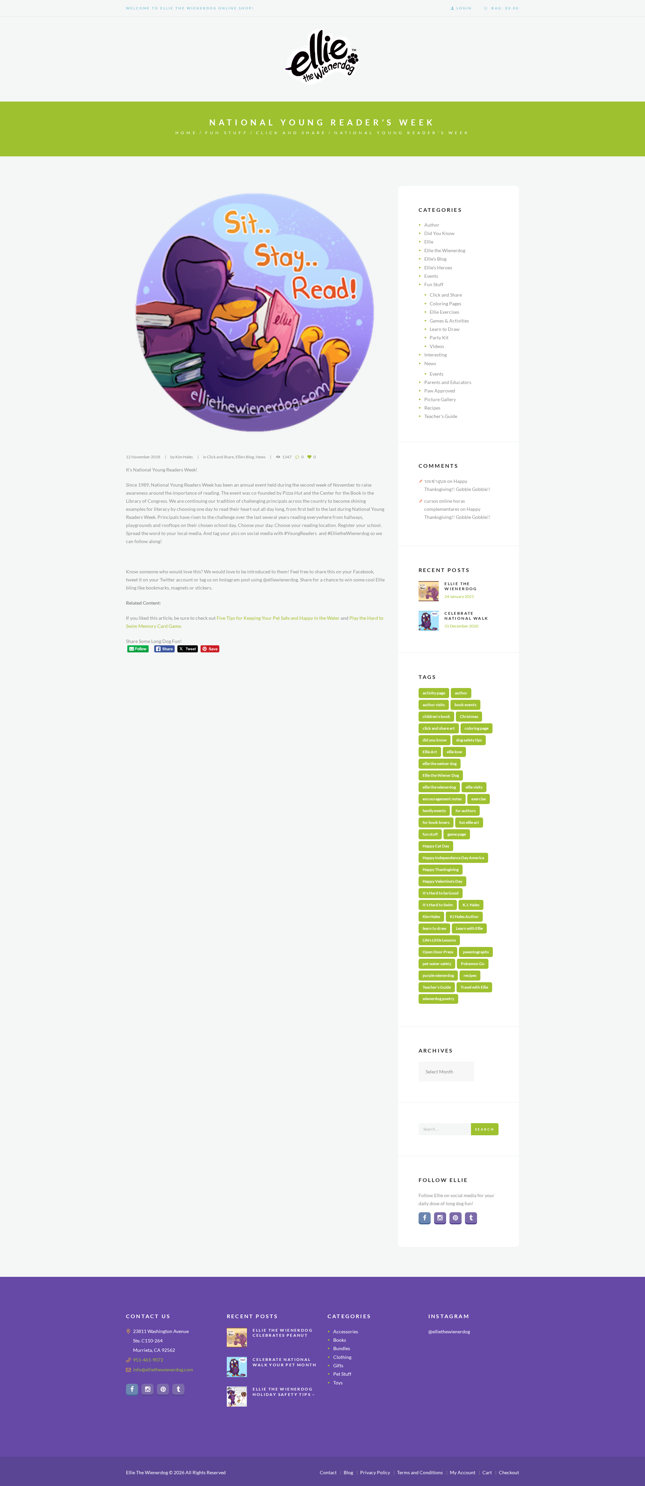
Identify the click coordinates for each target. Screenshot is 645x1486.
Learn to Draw (445, 329)
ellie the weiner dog (440, 763)
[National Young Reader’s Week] (255, 315)
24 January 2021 (459, 596)
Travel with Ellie (474, 987)
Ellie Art (430, 751)
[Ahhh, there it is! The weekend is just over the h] (442, 1393)
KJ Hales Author (464, 916)
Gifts (338, 1365)
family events (434, 810)
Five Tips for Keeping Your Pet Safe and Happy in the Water (278, 618)
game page (456, 834)
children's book (436, 716)
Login (464, 8)
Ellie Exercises (444, 312)
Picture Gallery (440, 399)
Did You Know (439, 233)
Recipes (432, 408)
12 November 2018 (143, 456)
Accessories (345, 1331)
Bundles (341, 1348)
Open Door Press (438, 951)
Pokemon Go (472, 963)
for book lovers (436, 822)
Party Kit (439, 337)
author (461, 692)
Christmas (469, 716)
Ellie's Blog (244, 456)
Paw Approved (439, 390)
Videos (437, 346)
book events (465, 704)
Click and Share (291, 132)
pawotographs (476, 951)
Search (484, 1129)
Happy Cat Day (436, 845)
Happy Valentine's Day (442, 881)
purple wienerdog (438, 975)
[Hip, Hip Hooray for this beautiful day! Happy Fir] (473, 1373)
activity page (434, 692)
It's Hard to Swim (438, 904)
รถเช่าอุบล (435, 481)
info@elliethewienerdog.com (163, 1369)
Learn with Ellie (469, 928)
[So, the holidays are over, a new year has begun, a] (473, 1393)
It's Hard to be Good (441, 893)
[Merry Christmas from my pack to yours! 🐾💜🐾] (442, 1355)
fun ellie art (469, 822)
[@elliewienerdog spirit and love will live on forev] (473, 1355)
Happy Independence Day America (453, 857)
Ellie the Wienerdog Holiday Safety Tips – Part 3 (284, 1394)
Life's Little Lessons (439, 940)
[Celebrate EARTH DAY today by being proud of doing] (505, 1355)
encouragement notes (442, 798)
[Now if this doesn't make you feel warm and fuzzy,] (442, 1373)
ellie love (454, 751)
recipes (470, 975)
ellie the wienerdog (439, 787)
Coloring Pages (445, 303)
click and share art (439, 728)
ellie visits (474, 787)
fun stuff (430, 834)
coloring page (476, 728)
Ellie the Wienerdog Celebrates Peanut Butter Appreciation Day (283, 1338)
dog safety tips (469, 739)
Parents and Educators (447, 382)
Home (186, 132)
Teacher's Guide (440, 416)
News (260, 456)
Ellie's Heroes (438, 267)
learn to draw (434, 928)
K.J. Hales (471, 904)
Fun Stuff (226, 132)
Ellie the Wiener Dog (441, 775)
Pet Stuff (342, 1374)
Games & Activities (449, 320)
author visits (434, 704)
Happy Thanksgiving (441, 869)
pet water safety (437, 963)
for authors (466, 810)
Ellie (428, 241)
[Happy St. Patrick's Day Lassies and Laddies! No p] (505, 1373)
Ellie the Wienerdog (444, 250)
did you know (434, 739)
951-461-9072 (148, 1360)
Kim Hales (184, 456)
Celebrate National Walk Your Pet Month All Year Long (468, 621)
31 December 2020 (461, 625)
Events (431, 276)
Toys (338, 1382)
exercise (478, 798)
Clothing (342, 1357)
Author (431, 225)
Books (339, 1340)
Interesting (435, 354)
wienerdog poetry (438, 998)
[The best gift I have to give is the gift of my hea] (505, 1393)
